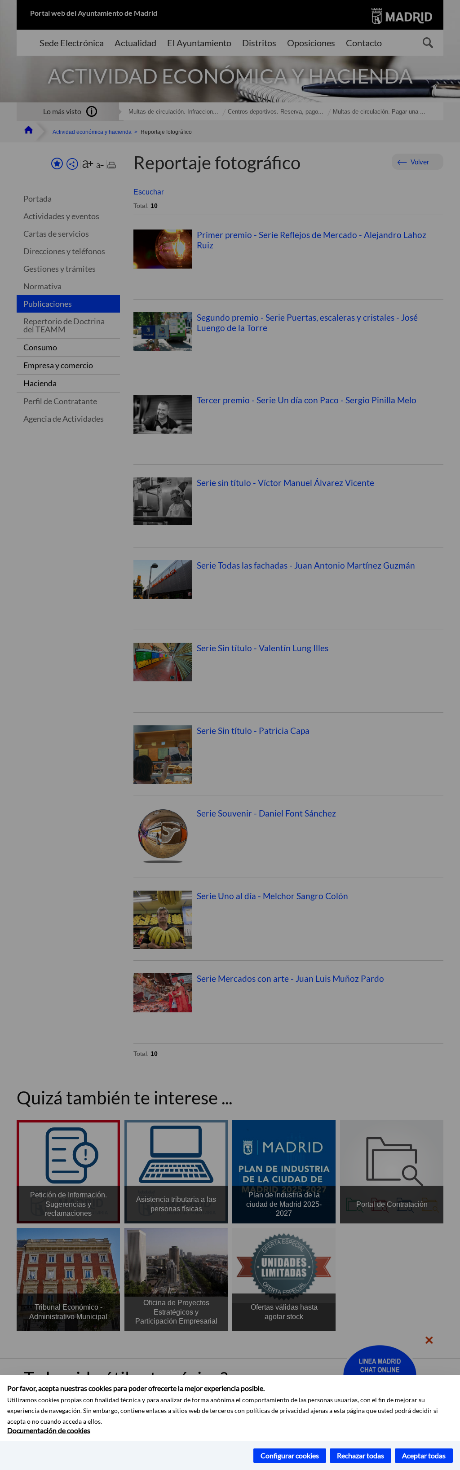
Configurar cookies (290, 1455)
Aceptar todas (424, 1455)
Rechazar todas (360, 1455)
